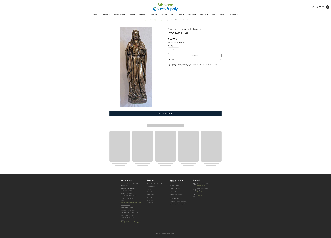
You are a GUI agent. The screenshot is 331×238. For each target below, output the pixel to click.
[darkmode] (327, 7)
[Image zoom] (136, 67)
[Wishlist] (320, 7)
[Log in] (317, 7)
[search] (313, 7)
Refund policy (151, 202)
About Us (149, 192)
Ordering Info (151, 186)
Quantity (170, 45)
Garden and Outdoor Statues (156, 20)
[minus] (170, 49)
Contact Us (150, 200)
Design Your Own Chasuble (154, 184)
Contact (199, 192)
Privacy (149, 189)
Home (144, 20)
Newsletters (150, 194)
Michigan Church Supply (168, 233)
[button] (195, 55)
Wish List (149, 197)
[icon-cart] (323, 7)
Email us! (199, 195)
